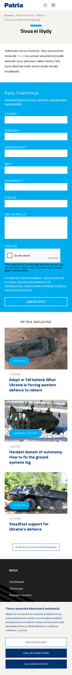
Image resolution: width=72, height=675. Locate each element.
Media (40, 15)
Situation (19, 361)
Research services (20, 595)
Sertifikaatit (16, 582)
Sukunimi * (12, 130)
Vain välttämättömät (36, 653)
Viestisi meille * (16, 214)
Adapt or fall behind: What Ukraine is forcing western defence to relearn (32, 385)
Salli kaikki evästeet (36, 664)
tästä (20, 56)
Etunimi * (11, 113)
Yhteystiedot (53, 5)
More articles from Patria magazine (36, 547)
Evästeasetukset (36, 642)
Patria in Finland (25, 15)
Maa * (9, 164)
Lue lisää (22, 630)
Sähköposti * (14, 181)
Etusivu (9, 15)
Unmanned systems (25, 433)
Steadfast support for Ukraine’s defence (29, 526)
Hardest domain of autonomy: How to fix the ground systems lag (35, 457)
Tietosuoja (16, 588)
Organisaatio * (16, 147)
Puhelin (10, 197)
